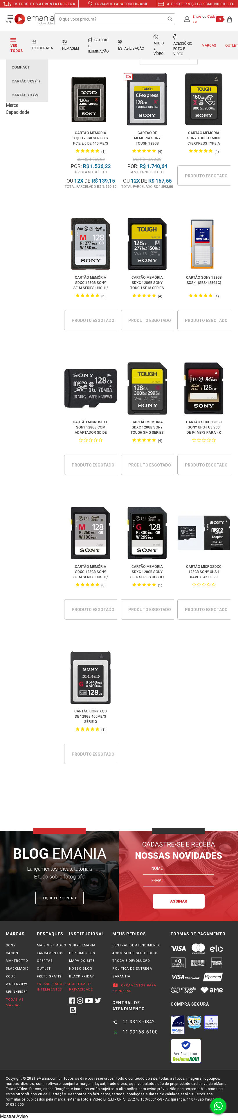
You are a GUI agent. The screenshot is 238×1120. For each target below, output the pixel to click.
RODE (10, 976)
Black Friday (81, 976)
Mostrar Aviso (14, 1116)
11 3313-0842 (138, 1021)
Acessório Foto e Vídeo (182, 49)
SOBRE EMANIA (82, 945)
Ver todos (16, 48)
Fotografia (42, 48)
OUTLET (44, 968)
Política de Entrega (132, 968)
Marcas (209, 46)
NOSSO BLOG (80, 968)
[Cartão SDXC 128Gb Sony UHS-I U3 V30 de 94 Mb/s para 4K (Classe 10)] (203, 389)
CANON (12, 953)
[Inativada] (178, 1024)
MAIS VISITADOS (51, 945)
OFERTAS (45, 961)
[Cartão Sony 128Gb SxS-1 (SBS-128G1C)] (203, 245)
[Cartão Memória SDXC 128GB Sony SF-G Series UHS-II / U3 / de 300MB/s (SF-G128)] (147, 534)
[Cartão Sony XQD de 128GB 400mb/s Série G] (90, 679)
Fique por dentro (59, 898)
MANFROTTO (17, 961)
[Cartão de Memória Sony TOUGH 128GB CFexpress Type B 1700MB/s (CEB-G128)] (147, 100)
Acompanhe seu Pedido (135, 953)
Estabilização (131, 48)
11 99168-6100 (139, 1032)
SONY (11, 945)
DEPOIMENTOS (82, 953)
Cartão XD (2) (25, 95)
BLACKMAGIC (17, 968)
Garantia (121, 976)
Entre (196, 17)
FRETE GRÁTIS (49, 976)
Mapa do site (82, 961)
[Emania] (34, 19)
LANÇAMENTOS (50, 953)
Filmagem (70, 48)
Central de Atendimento (136, 945)
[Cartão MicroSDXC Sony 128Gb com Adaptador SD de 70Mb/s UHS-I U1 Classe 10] (90, 389)
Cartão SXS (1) (26, 81)
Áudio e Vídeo (159, 48)
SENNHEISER (17, 992)
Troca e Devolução (131, 961)
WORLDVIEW (16, 984)
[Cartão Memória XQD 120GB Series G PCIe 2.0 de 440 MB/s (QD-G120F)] (90, 100)
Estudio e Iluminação (98, 45)
